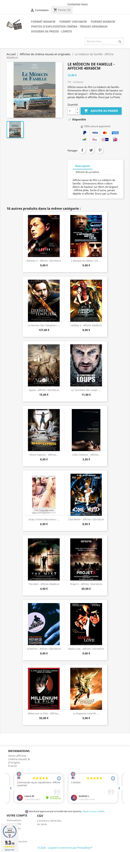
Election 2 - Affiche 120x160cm (44, 260)
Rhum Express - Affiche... (44, 454)
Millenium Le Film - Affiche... (44, 713)
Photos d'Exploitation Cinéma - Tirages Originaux (69, 26)
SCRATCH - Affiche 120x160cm (44, 648)
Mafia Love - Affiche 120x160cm (86, 648)
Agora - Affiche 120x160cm (44, 390)
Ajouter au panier (101, 111)
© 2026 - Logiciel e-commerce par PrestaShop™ (65, 847)
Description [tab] (82, 166)
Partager (82, 150)
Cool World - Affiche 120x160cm (86, 519)
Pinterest (99, 150)
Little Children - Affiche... (86, 454)
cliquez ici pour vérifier (93, 811)
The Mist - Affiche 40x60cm (44, 584)
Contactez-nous (78, 4)
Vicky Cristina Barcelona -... (44, 519)
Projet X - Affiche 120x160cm (86, 584)
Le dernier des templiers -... (44, 325)
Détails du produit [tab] (87, 172)
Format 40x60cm (43, 21)
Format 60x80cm (103, 21)
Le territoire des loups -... (86, 390)
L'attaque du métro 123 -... (86, 260)
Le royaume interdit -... (86, 713)
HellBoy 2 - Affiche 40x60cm (86, 325)
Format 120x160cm (73, 21)
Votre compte (17, 815)
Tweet (91, 150)
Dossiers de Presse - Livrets (51, 31)
